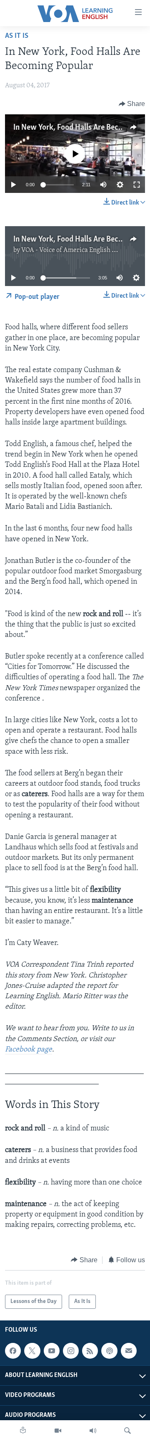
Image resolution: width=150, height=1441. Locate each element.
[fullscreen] (136, 184)
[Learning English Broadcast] (92, 1430)
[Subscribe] (129, 1351)
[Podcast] (109, 1351)
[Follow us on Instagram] (71, 1351)
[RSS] (90, 1351)
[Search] (127, 1430)
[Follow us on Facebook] (13, 1351)
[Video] (57, 1430)
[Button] (132, 104)
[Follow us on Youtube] (52, 1351)
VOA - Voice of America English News (74, 250)
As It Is (16, 36)
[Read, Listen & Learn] (23, 1430)
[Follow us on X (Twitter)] (32, 1351)
